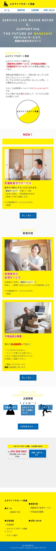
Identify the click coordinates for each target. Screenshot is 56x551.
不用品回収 (37, 512)
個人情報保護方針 (28, 545)
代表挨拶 (10, 524)
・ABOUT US (14, 512)
